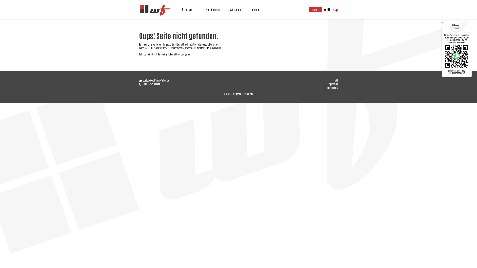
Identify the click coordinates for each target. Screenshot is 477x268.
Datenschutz (332, 87)
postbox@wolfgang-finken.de (156, 80)
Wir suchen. (236, 10)
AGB (336, 80)
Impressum (333, 84)
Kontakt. (256, 10)
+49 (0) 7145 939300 (151, 84)
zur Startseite (203, 48)
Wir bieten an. (213, 10)
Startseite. (189, 9)
